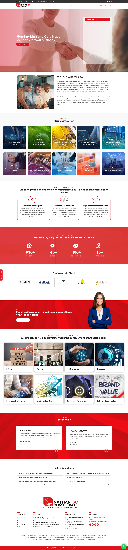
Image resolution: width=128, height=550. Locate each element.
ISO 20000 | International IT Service (44, 527)
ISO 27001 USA (75, 537)
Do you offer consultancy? (76, 481)
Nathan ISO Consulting (63, 548)
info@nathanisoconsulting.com (46, 1)
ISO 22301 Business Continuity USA (59, 539)
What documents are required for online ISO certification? (87, 473)
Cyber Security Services (73, 528)
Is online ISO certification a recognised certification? (37, 481)
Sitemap (21, 527)
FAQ (101, 6)
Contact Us (108, 6)
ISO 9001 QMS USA (44, 536)
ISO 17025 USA (102, 536)
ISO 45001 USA (100, 537)
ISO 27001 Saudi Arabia (87, 537)
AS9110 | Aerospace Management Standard (75, 525)
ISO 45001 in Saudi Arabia (40, 539)
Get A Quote (23, 44)
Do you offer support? (74, 477)
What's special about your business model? (33, 477)
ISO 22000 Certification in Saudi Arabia (58, 537)
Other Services (91, 6)
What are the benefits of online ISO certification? (36, 473)
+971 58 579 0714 (28, 1)
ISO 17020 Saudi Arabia (89, 536)
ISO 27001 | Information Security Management (47, 524)
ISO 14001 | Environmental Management (45, 520)
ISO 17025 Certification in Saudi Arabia (35, 537)
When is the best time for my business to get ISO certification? (88, 485)
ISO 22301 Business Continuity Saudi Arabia (83, 539)
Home (62, 6)
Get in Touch (23, 320)
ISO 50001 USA (55, 536)
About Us (69, 6)
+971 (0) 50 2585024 (99, 518)
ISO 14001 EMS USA (66, 536)
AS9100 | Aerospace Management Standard (75, 521)
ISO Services (79, 6)
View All (37, 529)
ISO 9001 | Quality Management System (45, 518)
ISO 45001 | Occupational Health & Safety (45, 522)
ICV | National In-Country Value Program (75, 518)
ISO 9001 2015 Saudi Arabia (29, 536)
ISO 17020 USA (77, 536)
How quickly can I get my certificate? (32, 485)
